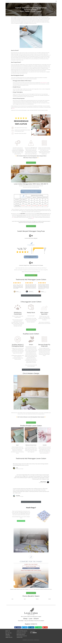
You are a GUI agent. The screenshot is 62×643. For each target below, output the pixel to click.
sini (13, 217)
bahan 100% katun (43, 82)
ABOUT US (7, 631)
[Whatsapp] (31, 632)
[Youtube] (33, 632)
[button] (56, 1)
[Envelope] (34, 632)
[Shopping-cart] (35, 632)
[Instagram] (30, 632)
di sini (13, 108)
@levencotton (31, 589)
